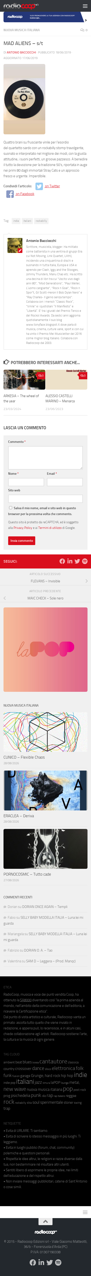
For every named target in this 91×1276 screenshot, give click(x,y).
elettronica (63, 1068)
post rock (80, 1090)
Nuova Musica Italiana (22, 30)
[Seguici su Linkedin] (70, 561)
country (9, 1069)
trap (7, 1108)
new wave (15, 1089)
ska (29, 1103)
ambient (9, 1062)
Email (52, 474)
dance (38, 1068)
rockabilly (41, 220)
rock (9, 1101)
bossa (35, 1062)
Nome (13, 474)
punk (36, 1095)
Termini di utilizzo (50, 528)
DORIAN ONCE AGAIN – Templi (44, 907)
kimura (46, 1082)
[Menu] (85, 6)
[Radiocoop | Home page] (27, 6)
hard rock (52, 1075)
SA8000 (26, 1000)
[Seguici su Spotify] (85, 561)
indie (16, 220)
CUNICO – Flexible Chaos (24, 757)
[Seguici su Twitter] (77, 561)
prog (7, 1096)
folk (80, 1068)
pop (68, 1088)
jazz (38, 1082)
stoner (68, 1102)
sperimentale (51, 1102)
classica (73, 1062)
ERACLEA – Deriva (19, 815)
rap (50, 1095)
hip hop (67, 1075)
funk (8, 1075)
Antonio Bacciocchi (21, 52)
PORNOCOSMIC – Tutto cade (27, 874)
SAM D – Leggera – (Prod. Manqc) (51, 961)
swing (78, 1102)
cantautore (53, 1061)
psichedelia (20, 1095)
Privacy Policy (23, 528)
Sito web (14, 490)
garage (25, 1076)
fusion (16, 1076)
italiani (27, 220)
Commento (17, 442)
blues (27, 1062)
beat (18, 1062)
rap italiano (59, 1096)
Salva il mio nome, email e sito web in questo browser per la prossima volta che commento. (42, 511)
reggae (71, 1095)
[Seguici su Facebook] (62, 561)
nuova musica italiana (44, 1089)
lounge (65, 1082)
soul (35, 1102)
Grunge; (37, 1075)
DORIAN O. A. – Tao (38, 950)
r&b (44, 1096)
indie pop (9, 1083)
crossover (23, 1068)
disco (48, 1069)
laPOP (55, 1082)
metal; (74, 1082)
